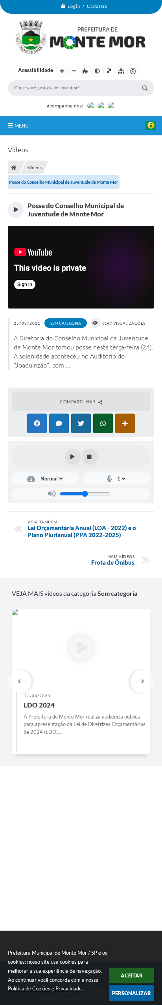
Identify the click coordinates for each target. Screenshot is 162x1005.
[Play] (73, 457)
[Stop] (90, 457)
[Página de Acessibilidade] (133, 71)
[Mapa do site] (121, 71)
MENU (22, 125)
